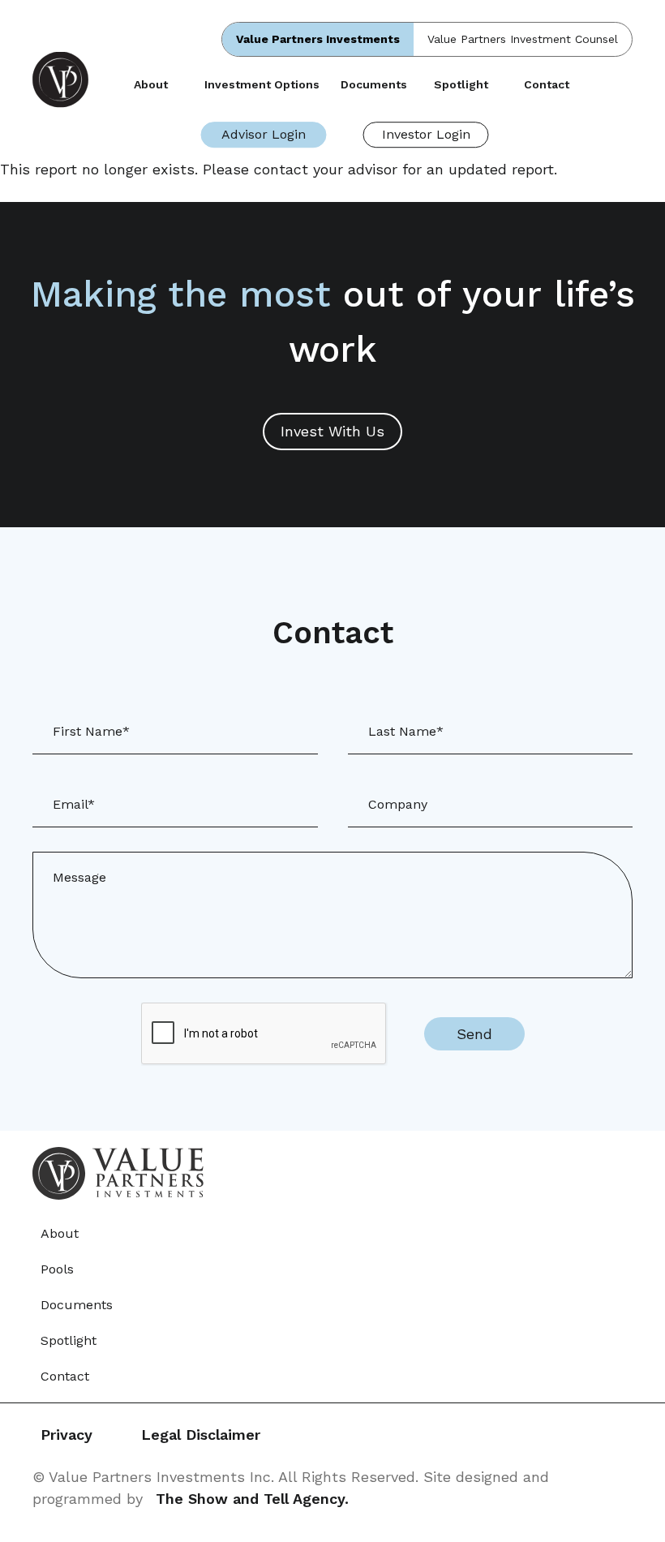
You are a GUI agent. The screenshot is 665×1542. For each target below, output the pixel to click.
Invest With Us (332, 431)
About (151, 84)
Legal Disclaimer (200, 1434)
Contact (546, 84)
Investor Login (426, 134)
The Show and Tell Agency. (252, 1498)
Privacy (66, 1434)
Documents (374, 84)
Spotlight (461, 84)
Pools (57, 1269)
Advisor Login (263, 134)
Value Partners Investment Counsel (522, 38)
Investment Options (262, 84)
